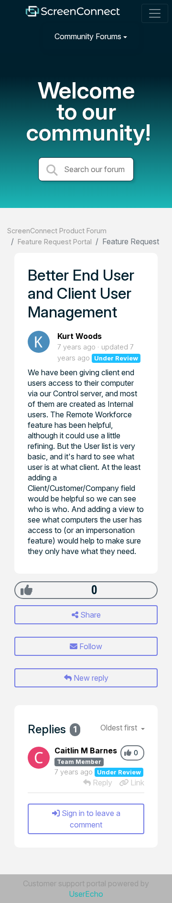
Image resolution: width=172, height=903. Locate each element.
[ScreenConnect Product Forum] (72, 13)
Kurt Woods (79, 336)
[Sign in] (153, 36)
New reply (90, 678)
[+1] (26, 590)
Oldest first (119, 727)
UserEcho (86, 894)
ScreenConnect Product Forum (57, 231)
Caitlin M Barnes (85, 750)
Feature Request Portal (55, 242)
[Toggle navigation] (154, 13)
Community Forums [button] (87, 36)
